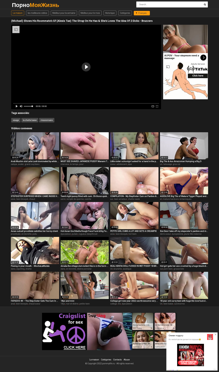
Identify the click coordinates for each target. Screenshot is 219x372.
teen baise (168, 304)
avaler (21, 164)
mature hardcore (171, 199)
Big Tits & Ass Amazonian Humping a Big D (180, 161)
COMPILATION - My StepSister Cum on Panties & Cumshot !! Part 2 (134, 196)
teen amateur (120, 199)
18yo (63, 304)
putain (75, 234)
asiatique (127, 269)
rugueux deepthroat (88, 234)
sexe (13, 199)
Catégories (125, 13)
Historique (110, 13)
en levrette (26, 234)
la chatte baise (30, 120)
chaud (32, 199)
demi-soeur (165, 234)
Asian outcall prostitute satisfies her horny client (34, 231)
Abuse (127, 359)
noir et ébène (72, 304)
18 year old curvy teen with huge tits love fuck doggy (184, 301)
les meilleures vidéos (37, 13)
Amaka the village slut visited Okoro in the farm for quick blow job (85, 266)
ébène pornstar (84, 269)
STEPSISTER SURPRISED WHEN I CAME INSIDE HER (35, 196)
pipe (130, 164)
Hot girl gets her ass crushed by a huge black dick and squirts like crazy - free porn (184, 266)
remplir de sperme (75, 199)
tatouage (167, 164)
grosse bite (179, 269)
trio (119, 304)
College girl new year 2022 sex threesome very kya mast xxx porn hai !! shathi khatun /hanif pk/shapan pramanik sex (134, 301)
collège (113, 304)
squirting (20, 269)
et (161, 199)
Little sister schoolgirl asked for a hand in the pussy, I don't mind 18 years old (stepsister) (134, 161)
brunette (118, 269)
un (161, 164)
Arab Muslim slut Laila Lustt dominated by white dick (35, 161)
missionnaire (47, 120)
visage (16, 120)
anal (13, 304)
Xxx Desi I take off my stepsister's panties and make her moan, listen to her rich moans (184, 231)
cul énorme (179, 304)
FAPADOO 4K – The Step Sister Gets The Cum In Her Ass (35, 301)
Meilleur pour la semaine (63, 13)
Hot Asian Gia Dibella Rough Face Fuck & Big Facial (85, 231)
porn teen (168, 269)
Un (111, 269)
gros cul (176, 164)
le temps (74, 164)
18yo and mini (67, 301)
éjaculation (66, 234)
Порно (20, 4)
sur (111, 199)
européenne (177, 234)
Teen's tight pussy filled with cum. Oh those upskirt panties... (85, 196)
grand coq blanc (32, 164)
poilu (34, 234)
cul (161, 269)
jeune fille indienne (193, 234)
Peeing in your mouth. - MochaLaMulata (30, 266)
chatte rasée (134, 199)
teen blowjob (22, 199)
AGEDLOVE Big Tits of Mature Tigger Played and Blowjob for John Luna (184, 196)
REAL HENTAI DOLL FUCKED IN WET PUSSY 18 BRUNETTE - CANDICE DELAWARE (134, 266)
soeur (113, 164)
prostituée (16, 234)
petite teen (84, 304)
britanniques (185, 199)
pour (81, 164)
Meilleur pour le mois (90, 13)
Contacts (117, 359)
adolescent (122, 164)
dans (13, 269)
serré (63, 199)
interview (65, 164)
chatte (28, 269)
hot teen (132, 234)
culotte (88, 199)
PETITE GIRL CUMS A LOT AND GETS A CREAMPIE (133, 231)
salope (14, 164)
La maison (17, 13)
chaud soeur (34, 304)
